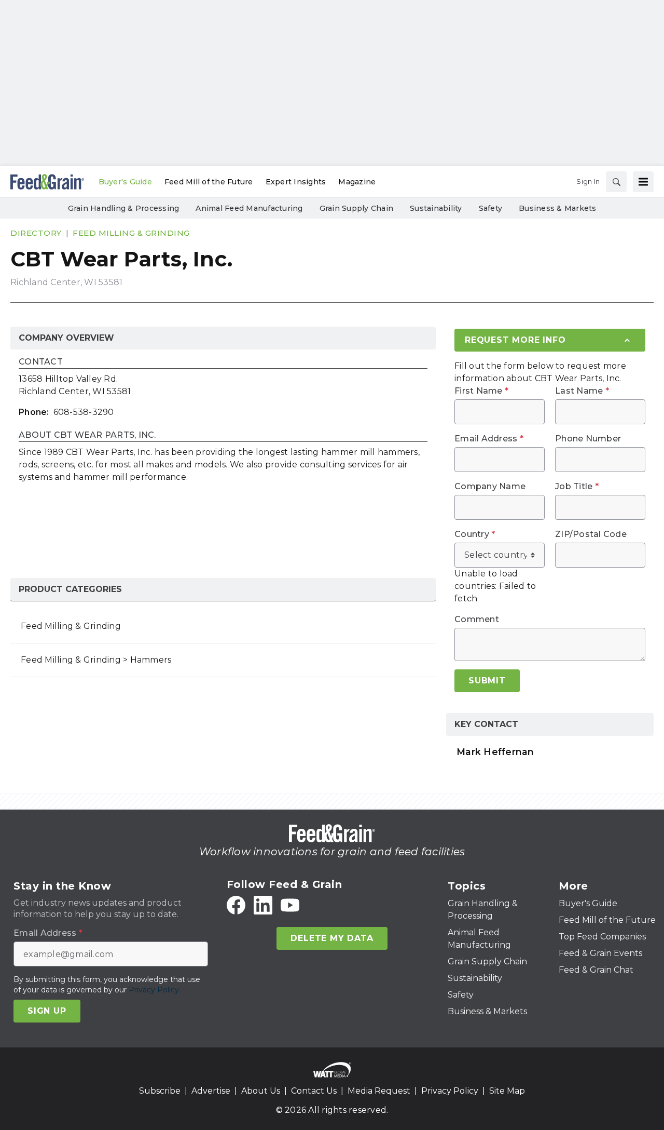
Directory (36, 233)
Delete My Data (331, 938)
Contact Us (314, 1091)
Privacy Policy (449, 1091)
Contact (41, 362)
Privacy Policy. (155, 989)
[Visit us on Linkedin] (263, 905)
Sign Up (46, 1011)
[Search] (616, 181)
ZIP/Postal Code (591, 534)
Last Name (582, 391)
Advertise (210, 1091)
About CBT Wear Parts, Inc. (87, 435)
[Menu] (643, 181)
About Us (260, 1091)
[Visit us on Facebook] (236, 905)
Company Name (489, 486)
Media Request (379, 1091)
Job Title (577, 486)
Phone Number (588, 439)
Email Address (488, 439)
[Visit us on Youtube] (290, 905)
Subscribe (160, 1091)
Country (474, 534)
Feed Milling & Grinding (131, 233)
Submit (487, 680)
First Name (481, 391)
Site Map (507, 1091)
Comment (476, 619)
